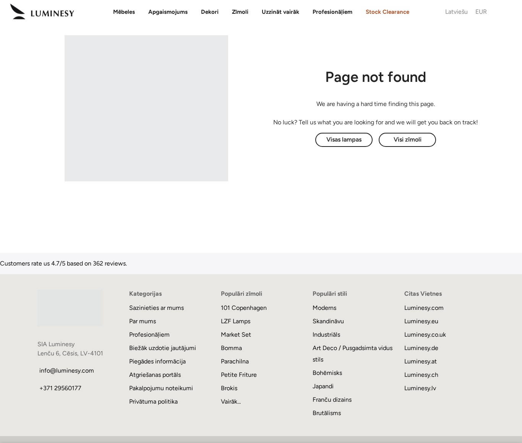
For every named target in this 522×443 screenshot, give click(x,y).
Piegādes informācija (157, 361)
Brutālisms (327, 413)
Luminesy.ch (421, 374)
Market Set (236, 334)
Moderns (324, 307)
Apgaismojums (168, 11)
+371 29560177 (60, 388)
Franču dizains (332, 399)
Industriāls (326, 334)
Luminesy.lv (420, 388)
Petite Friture (239, 374)
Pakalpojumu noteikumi (161, 388)
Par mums (142, 321)
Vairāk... (231, 401)
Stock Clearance (387, 11)
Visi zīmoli (407, 139)
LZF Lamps (235, 321)
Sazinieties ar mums (156, 307)
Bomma (231, 348)
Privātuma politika (153, 401)
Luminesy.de (421, 348)
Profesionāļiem (332, 11)
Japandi (323, 386)
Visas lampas (344, 139)
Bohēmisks (327, 372)
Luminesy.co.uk (425, 334)
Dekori (210, 11)
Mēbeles (124, 11)
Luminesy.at (420, 361)
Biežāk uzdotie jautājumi (162, 348)
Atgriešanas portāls (155, 374)
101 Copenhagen (244, 307)
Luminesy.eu (421, 321)
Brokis (229, 388)
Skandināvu (328, 321)
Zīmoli (240, 11)
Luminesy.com (424, 307)
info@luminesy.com (66, 370)
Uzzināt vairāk (280, 11)
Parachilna (235, 361)
